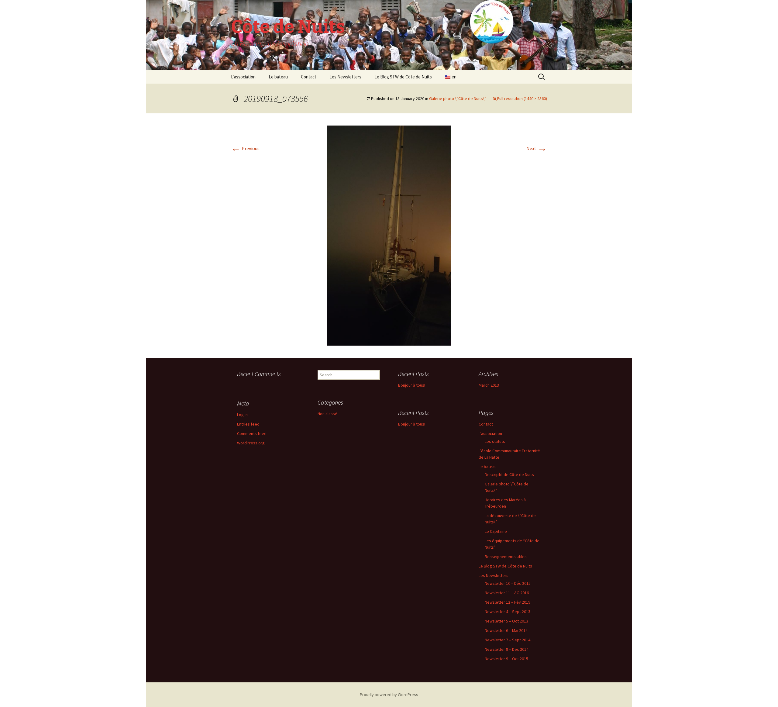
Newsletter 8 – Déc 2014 (506, 649)
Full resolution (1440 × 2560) (522, 98)
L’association (243, 77)
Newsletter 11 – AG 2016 (507, 592)
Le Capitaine (496, 531)
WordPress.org (251, 443)
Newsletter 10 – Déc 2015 (508, 583)
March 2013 (489, 385)
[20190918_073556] (389, 235)
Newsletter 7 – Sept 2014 (507, 640)
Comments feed (252, 433)
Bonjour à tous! (411, 385)
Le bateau (278, 77)
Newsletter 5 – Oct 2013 (506, 621)
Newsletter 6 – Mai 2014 (506, 630)
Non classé (327, 413)
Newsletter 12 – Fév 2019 (507, 602)
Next (536, 148)
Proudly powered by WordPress (389, 694)
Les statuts (495, 441)
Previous (245, 148)
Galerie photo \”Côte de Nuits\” (457, 98)
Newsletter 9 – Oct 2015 (506, 658)
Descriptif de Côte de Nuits (509, 474)
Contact (308, 77)
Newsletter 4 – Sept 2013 (507, 611)
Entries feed (248, 424)
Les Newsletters (345, 77)
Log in (242, 414)
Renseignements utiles (506, 556)
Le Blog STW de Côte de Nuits (403, 77)
